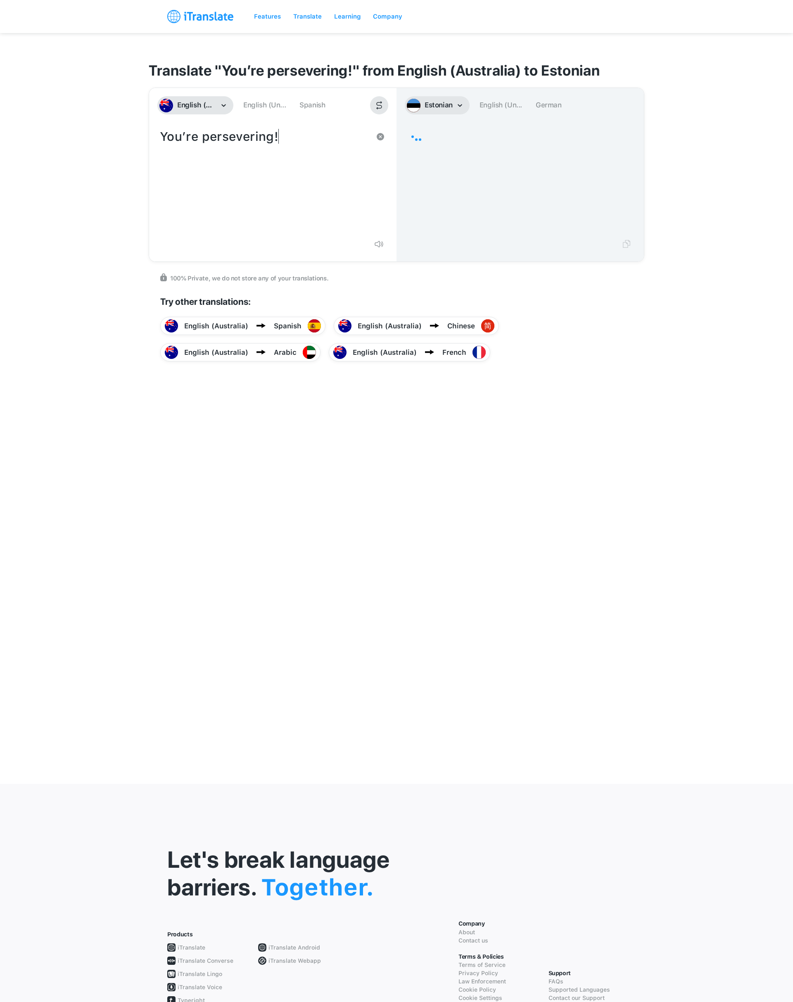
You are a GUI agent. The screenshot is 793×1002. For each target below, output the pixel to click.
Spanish (312, 105)
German (549, 105)
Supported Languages (579, 989)
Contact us (473, 940)
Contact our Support (576, 998)
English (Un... (264, 105)
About (466, 932)
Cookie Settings (480, 998)
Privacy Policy (478, 973)
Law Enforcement (482, 981)
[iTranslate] (200, 16)
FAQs (555, 981)
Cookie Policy (477, 989)
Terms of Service (482, 965)
